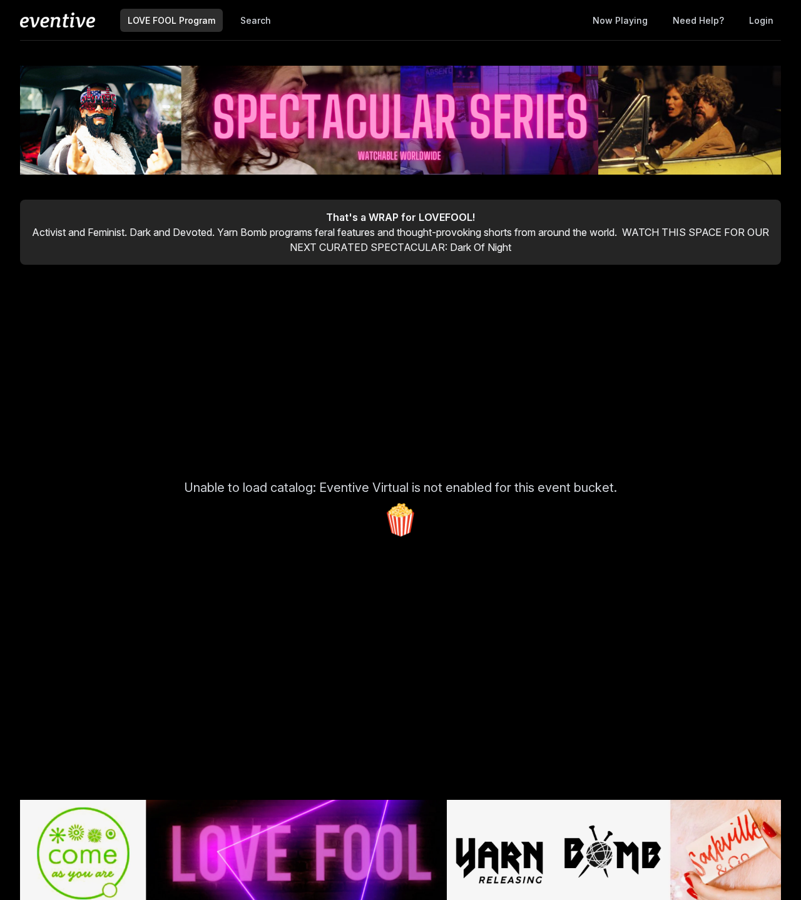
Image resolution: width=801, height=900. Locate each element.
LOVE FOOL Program (171, 20)
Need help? (698, 20)
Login (761, 20)
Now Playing (620, 20)
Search (255, 20)
